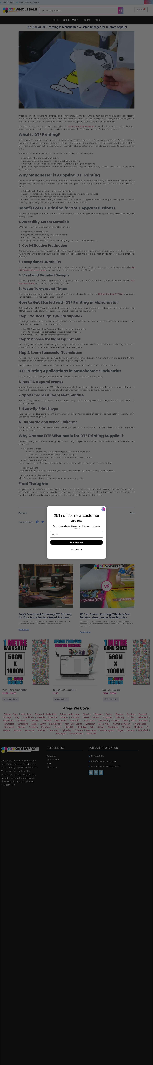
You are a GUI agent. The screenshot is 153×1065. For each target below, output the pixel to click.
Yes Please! (76, 542)
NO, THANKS (76, 549)
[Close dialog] (103, 509)
